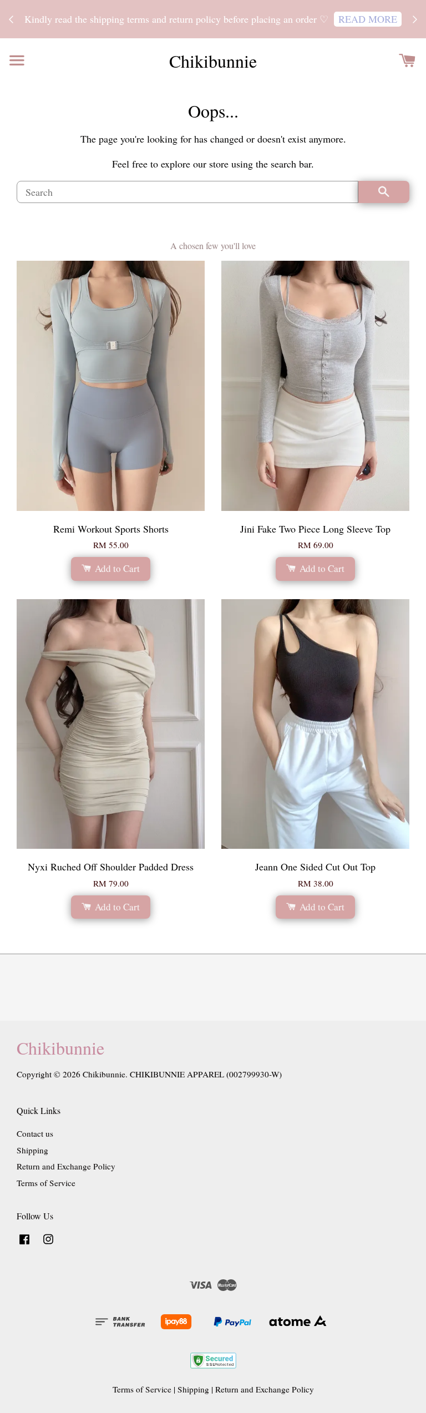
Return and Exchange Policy (66, 1166)
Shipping (32, 1150)
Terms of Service (46, 1182)
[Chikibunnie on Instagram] (48, 1243)
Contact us (35, 1133)
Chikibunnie (213, 61)
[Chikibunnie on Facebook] (24, 1243)
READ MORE (367, 19)
